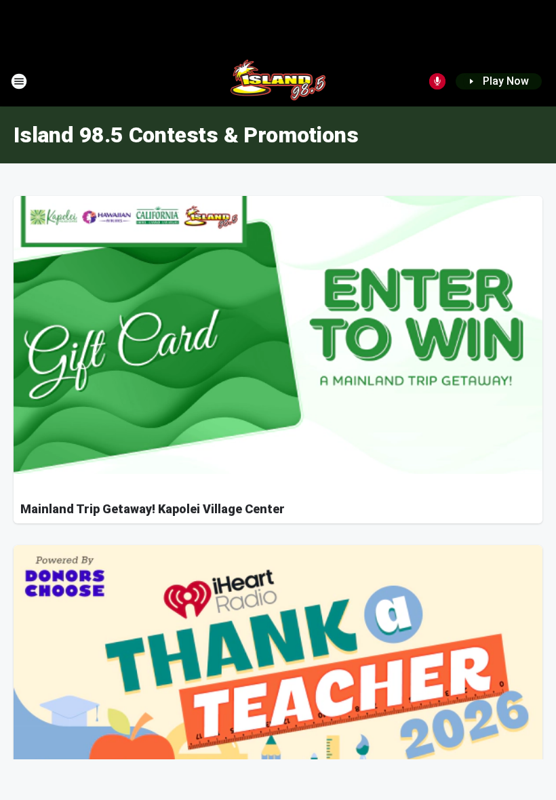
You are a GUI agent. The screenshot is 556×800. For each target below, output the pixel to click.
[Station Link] (278, 81)
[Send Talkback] (437, 81)
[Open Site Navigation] (19, 81)
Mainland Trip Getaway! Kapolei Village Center (152, 509)
